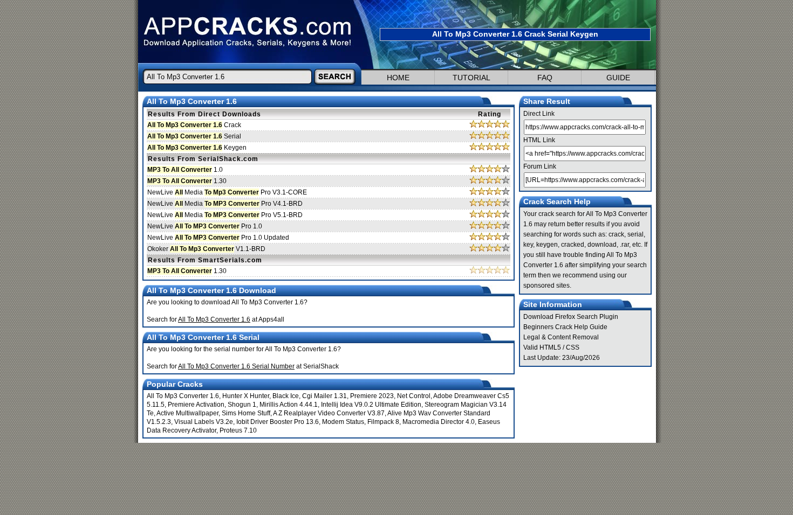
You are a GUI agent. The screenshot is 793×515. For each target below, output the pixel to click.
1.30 (187, 181)
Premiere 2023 (372, 396)
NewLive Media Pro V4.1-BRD (225, 203)
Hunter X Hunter (245, 396)
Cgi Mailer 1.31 (324, 396)
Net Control (413, 396)
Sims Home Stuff (246, 413)
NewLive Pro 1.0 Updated (218, 237)
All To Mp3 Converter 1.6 (183, 396)
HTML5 (550, 347)
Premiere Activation (196, 404)
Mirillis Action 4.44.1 (288, 404)
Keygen (197, 147)
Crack (194, 125)
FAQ (544, 77)
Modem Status (343, 422)
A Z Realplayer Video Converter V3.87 (329, 413)
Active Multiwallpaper (187, 413)
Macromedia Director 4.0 (438, 422)
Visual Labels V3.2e (203, 422)
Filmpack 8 (383, 422)
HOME (398, 77)
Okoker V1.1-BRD (206, 249)
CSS (572, 347)
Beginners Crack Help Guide (565, 327)
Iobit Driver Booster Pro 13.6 (277, 422)
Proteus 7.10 (238, 430)
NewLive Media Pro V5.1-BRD (225, 215)
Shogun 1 (242, 404)
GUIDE (618, 77)
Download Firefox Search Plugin (570, 317)
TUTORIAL (471, 77)
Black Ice (285, 396)
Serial (194, 136)
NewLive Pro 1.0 (204, 226)
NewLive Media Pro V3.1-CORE (227, 192)
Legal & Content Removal (561, 337)
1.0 (185, 169)
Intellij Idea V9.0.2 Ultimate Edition (371, 404)
